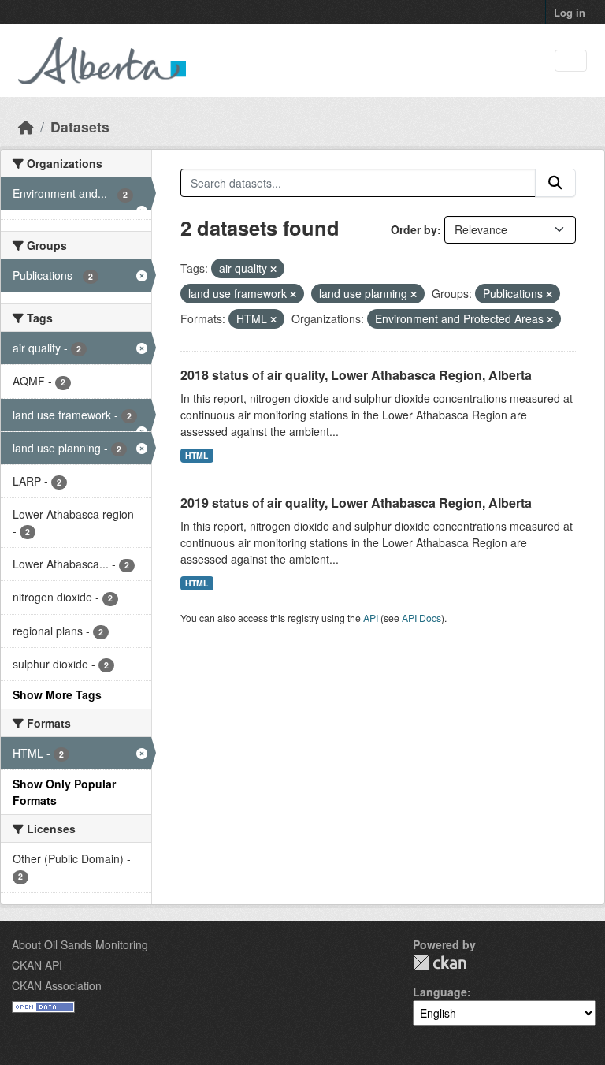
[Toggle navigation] (571, 61)
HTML (196, 455)
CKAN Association (57, 985)
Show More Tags (57, 694)
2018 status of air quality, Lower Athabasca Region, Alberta (356, 375)
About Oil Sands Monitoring (80, 944)
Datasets (79, 126)
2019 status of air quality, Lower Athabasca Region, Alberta (356, 502)
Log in (569, 12)
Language (440, 992)
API (370, 617)
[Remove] (273, 269)
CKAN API (37, 965)
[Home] (26, 126)
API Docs (421, 617)
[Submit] (555, 183)
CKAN (439, 963)
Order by (414, 229)
